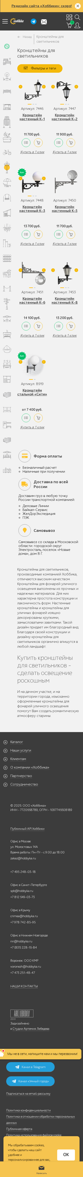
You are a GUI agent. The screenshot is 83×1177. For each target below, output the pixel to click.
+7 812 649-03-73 (22, 897)
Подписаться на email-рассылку (28, 1094)
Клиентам (18, 759)
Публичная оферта (19, 1129)
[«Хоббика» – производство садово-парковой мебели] (17, 21)
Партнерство (21, 776)
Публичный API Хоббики (27, 829)
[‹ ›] (32, 91)
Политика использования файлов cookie (33, 1135)
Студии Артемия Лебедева (30, 1029)
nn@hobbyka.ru (21, 941)
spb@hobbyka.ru (21, 891)
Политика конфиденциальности (28, 1110)
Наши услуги (20, 750)
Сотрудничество (24, 784)
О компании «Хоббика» (29, 767)
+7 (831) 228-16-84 (23, 947)
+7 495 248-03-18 (23, 872)
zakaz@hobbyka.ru (23, 858)
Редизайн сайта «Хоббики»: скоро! (42, 6)
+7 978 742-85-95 (23, 922)
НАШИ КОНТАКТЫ (24, 986)
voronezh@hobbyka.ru (25, 967)
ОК (66, 1154)
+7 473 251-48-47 (22, 973)
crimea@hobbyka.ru (24, 916)
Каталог (16, 742)
